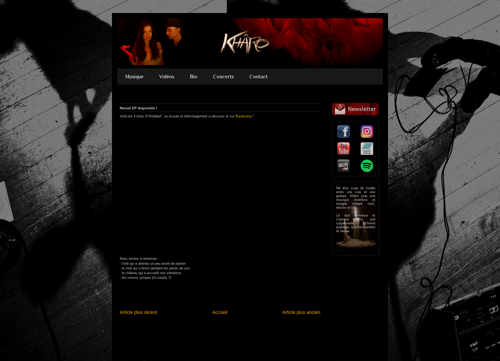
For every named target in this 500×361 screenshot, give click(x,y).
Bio (193, 76)
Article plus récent (138, 312)
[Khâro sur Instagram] (367, 131)
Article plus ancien (301, 312)
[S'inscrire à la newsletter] (355, 109)
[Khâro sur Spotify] (367, 166)
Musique (134, 76)
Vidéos (166, 76)
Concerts (223, 76)
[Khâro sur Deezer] (343, 166)
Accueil (219, 312)
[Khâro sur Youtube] (343, 148)
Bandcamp (243, 116)
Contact (258, 76)
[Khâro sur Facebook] (343, 131)
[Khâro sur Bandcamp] (367, 148)
